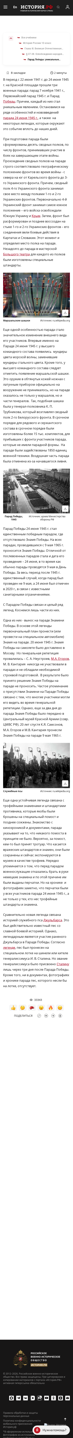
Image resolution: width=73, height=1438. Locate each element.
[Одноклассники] (53, 1398)
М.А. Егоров (60, 659)
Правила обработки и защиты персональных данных (20, 1414)
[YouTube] (46, 1398)
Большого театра (16, 254)
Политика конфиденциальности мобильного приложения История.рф (22, 1424)
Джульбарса (52, 920)
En (15, 7)
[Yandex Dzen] (60, 1398)
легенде (9, 947)
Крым (36, 216)
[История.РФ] (36, 8)
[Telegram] (18, 1398)
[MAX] (11, 1398)
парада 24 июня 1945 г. (20, 118)
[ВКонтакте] (25, 1398)
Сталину (63, 964)
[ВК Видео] (32, 1398)
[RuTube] (39, 1398)
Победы (9, 101)
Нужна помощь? (54, 1430)
